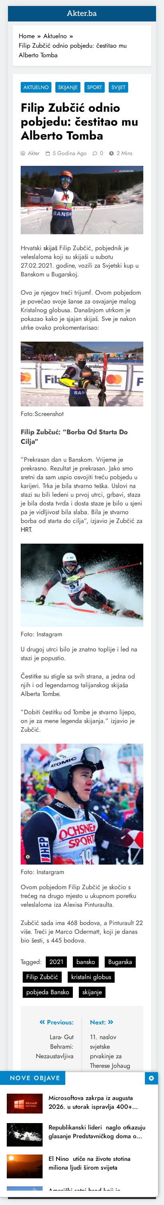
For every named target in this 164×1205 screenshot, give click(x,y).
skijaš (51, 248)
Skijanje (68, 87)
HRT (26, 529)
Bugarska (120, 961)
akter (34, 153)
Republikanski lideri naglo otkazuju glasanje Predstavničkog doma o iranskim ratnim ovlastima (97, 1136)
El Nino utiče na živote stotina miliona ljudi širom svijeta (90, 1163)
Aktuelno (36, 87)
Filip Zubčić (42, 976)
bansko (85, 961)
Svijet (118, 87)
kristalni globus (91, 976)
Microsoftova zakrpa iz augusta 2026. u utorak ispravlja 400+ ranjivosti (91, 1107)
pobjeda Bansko (47, 992)
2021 (56, 961)
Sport (94, 87)
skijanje (92, 992)
